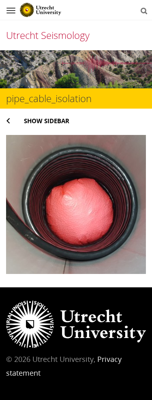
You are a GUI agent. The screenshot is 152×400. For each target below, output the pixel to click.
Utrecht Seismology (48, 35)
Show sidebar (46, 121)
